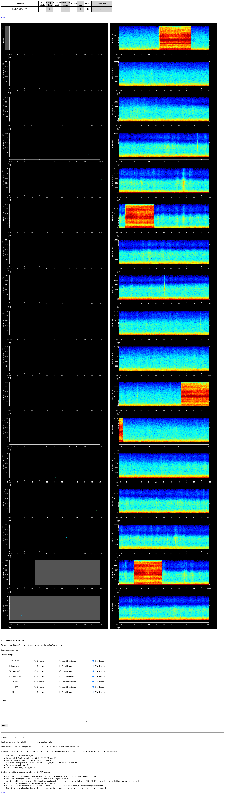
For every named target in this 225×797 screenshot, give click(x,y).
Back (3, 17)
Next (10, 17)
